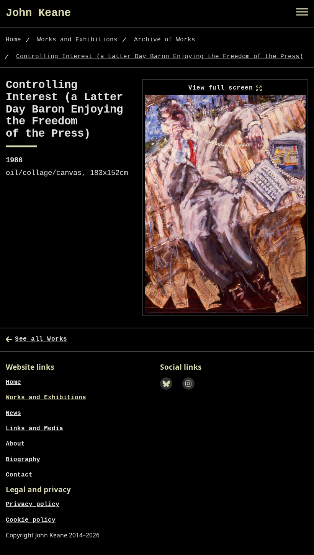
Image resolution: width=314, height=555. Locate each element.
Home (13, 39)
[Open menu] (302, 12)
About (15, 444)
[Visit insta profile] (190, 391)
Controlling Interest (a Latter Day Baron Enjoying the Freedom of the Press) (159, 56)
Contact (19, 475)
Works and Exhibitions (77, 39)
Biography (23, 459)
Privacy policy (32, 504)
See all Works (41, 339)
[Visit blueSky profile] (168, 391)
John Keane (38, 13)
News (13, 413)
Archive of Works (164, 39)
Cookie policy (31, 520)
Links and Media (34, 428)
